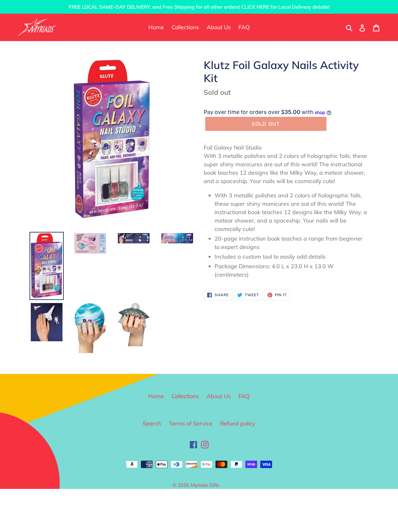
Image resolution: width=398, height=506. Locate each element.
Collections (185, 396)
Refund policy (237, 423)
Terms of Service (190, 423)
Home (156, 396)
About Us (219, 396)
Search (152, 423)
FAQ (244, 396)
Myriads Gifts (205, 485)
